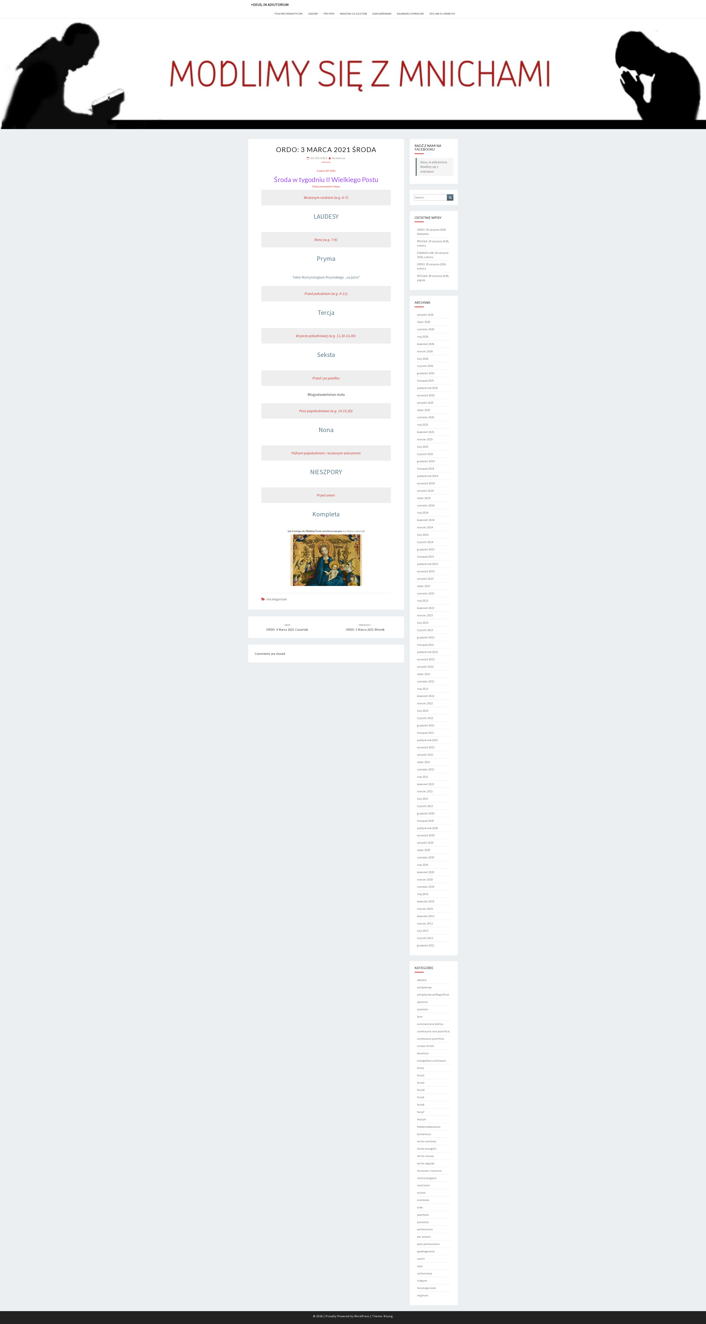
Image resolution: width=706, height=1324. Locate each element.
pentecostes (425, 1229)
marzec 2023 (425, 615)
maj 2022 (422, 689)
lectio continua (426, 1141)
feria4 (420, 1090)
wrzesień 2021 (426, 747)
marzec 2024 (425, 527)
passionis (423, 1222)
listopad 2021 (425, 733)
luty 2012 (422, 930)
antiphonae (424, 987)
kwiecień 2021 (425, 784)
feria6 (420, 1104)
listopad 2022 (425, 645)
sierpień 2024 (425, 490)
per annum (424, 1236)
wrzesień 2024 (426, 483)
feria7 (420, 1112)
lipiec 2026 (423, 322)
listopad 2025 (425, 380)
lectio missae (425, 1156)
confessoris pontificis (430, 1038)
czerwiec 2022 (425, 681)
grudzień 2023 (425, 549)
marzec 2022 (425, 703)
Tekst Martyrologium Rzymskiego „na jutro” (326, 277)
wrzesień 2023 (426, 571)
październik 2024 (427, 476)
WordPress (362, 1316)
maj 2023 (422, 600)
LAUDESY (326, 216)
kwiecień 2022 (425, 696)
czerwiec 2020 (425, 857)
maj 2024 (422, 512)
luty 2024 (422, 534)
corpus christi (425, 1046)
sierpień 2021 (425, 754)
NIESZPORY (326, 472)
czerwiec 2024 (425, 505)
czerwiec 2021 (425, 769)
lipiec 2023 (423, 586)
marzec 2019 (425, 909)
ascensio (422, 1009)
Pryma (326, 258)
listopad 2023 (425, 556)
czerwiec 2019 (425, 886)
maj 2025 (422, 424)
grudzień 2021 (425, 725)
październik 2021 (427, 740)
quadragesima (426, 1251)
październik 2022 (427, 652)
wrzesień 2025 (426, 395)
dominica (423, 1053)
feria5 (420, 1097)
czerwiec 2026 (425, 329)
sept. (420, 1266)
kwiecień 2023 (425, 608)
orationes (423, 1200)
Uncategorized (276, 599)
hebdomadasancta (428, 1126)
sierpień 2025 (425, 402)
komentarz (424, 1134)
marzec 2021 (425, 791)
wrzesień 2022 (426, 659)
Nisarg (388, 1316)
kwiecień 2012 (425, 916)
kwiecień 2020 (425, 872)
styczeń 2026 (425, 366)
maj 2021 (422, 777)
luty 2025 (422, 446)
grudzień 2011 (425, 945)
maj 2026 (422, 336)
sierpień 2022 (425, 666)
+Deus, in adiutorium (270, 4)
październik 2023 (427, 564)
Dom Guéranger (381, 13)
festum (421, 1119)
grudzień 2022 (425, 637)
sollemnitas (424, 1273)
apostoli (422, 1002)
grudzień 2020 (425, 813)
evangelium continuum (431, 1060)
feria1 (420, 1068)
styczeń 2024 (425, 542)
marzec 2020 (425, 879)
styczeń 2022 (425, 718)
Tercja (326, 312)
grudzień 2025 (425, 373)
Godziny (313, 13)
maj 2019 (422, 894)
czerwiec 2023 (425, 593)
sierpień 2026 (425, 314)
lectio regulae (425, 1163)
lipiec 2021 (423, 762)
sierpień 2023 (425, 578)
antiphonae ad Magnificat (433, 994)
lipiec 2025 (423, 410)
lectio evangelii (426, 1148)
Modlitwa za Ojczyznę (353, 13)
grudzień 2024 (425, 461)
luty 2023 (422, 622)
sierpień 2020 (425, 842)
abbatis (422, 980)
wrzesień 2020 (426, 835)
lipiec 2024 (423, 498)
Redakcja (338, 158)
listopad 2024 (425, 468)
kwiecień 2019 (425, 901)
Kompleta (326, 514)
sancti (421, 1258)
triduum (422, 1280)
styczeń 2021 (425, 806)
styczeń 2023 (425, 630)
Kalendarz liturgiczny (410, 13)
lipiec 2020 (423, 850)
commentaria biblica (430, 1024)
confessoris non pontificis (433, 1031)
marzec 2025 (425, 439)
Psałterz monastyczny (289, 13)
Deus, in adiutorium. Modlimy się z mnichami (434, 167)
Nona (326, 430)
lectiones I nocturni (429, 1170)
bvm (419, 1016)
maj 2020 (422, 865)
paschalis (423, 1214)
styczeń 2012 (425, 938)
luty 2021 (422, 798)
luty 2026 (422, 358)
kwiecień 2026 (425, 344)
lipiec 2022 (423, 674)
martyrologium (426, 1178)
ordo (420, 1207)
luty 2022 (422, 710)
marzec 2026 (425, 351)
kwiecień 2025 (425, 432)
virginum (422, 1295)
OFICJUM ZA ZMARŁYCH (442, 13)
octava (421, 1192)
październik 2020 (427, 828)
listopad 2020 (425, 821)
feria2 (420, 1075)
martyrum (423, 1185)
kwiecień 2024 (425, 520)
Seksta (326, 355)
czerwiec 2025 (425, 417)
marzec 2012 (425, 923)
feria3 (420, 1082)
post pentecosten (428, 1244)
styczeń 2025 (425, 454)
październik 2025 (427, 388)
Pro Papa (329, 13)
